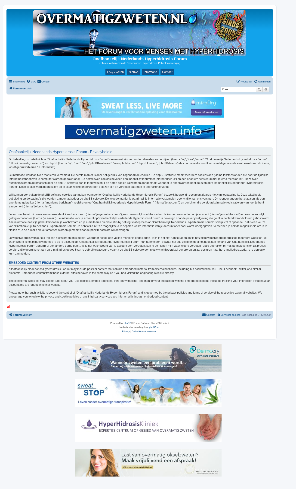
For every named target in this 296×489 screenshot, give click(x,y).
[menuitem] (31, 81)
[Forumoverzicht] (139, 33)
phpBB (127, 323)
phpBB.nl (154, 327)
